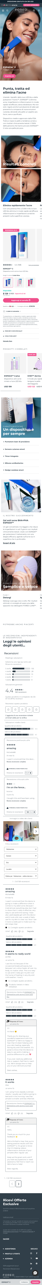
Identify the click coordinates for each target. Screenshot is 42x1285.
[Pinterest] (37, 1264)
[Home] (21, 10)
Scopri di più (9, 543)
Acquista (35, 1282)
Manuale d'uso (7, 341)
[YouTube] (37, 1258)
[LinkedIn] (31, 1264)
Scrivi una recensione (34, 265)
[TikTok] (31, 1269)
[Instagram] (31, 1253)
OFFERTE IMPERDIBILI (31, 5)
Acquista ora (9, 76)
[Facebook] (37, 1253)
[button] (35, 1273)
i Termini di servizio (27, 1231)
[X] (31, 1258)
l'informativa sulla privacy (11, 1231)
